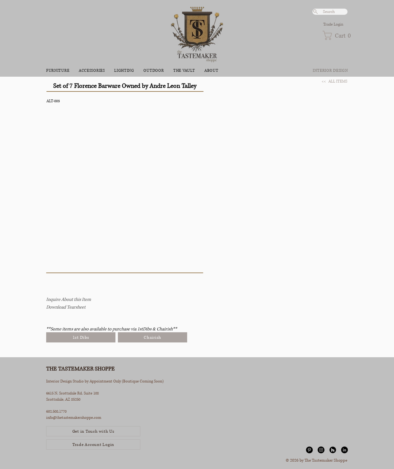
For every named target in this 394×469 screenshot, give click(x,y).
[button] (335, 35)
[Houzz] (332, 450)
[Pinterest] (309, 450)
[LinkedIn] (344, 450)
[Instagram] (321, 450)
